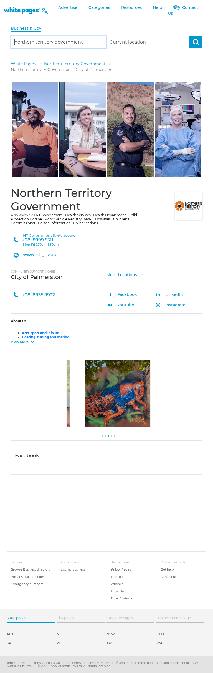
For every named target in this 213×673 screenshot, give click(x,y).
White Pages (24, 63)
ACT (10, 634)
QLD (160, 634)
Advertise (67, 7)
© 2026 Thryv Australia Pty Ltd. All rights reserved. (74, 666)
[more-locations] (143, 274)
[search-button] (195, 42)
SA (9, 643)
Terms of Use (17, 663)
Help (157, 7)
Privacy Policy (99, 663)
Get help (167, 569)
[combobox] (58, 42)
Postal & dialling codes (27, 577)
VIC (59, 643)
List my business (73, 569)
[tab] (28, 29)
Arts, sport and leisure (40, 333)
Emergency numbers (27, 584)
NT (59, 634)
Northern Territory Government (75, 63)
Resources (131, 7)
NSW (110, 634)
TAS (109, 643)
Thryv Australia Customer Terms (58, 663)
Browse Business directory (30, 569)
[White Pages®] (22, 10)
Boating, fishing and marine (45, 337)
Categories (99, 7)
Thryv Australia (121, 598)
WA (159, 643)
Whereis (117, 584)
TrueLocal (118, 577)
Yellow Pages (121, 569)
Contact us (168, 577)
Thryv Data (118, 591)
